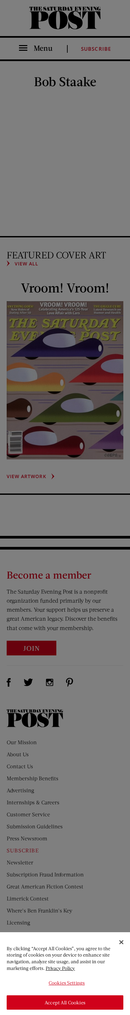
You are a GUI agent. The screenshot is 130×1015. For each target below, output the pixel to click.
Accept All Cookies (65, 1002)
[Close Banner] (121, 942)
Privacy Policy (60, 968)
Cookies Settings (67, 983)
